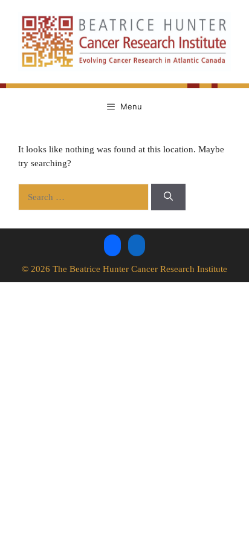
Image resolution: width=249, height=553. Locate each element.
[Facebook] (112, 244)
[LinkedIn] (136, 244)
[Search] (168, 197)
